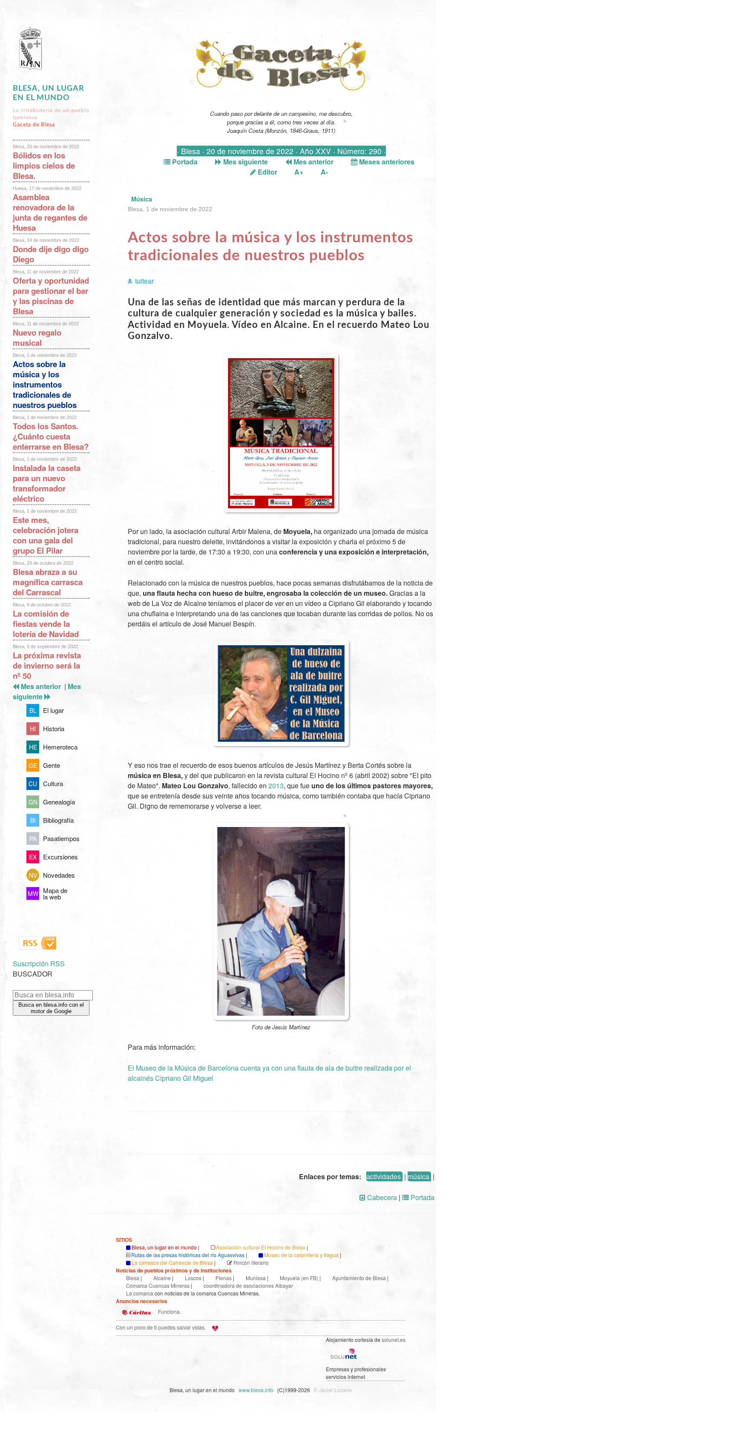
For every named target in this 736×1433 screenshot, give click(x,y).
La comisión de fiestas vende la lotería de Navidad (46, 624)
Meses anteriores (385, 162)
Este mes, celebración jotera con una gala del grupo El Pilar (45, 535)
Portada (184, 162)
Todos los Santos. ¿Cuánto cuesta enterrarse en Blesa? (51, 436)
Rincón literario (251, 1262)
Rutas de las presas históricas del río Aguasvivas (187, 1254)
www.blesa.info (257, 1389)
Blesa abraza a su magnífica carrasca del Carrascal (48, 582)
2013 (276, 785)
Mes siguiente (244, 162)
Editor (266, 172)
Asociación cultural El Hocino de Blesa (260, 1247)
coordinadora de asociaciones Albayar (248, 1285)
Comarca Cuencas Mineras (158, 1285)
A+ (298, 172)
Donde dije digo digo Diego (51, 254)
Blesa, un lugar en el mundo (164, 1247)
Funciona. (169, 1311)
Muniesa (256, 1277)
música (418, 1176)
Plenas (224, 1277)
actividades (383, 1176)
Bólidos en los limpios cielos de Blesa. (44, 165)
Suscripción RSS (39, 963)
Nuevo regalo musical (37, 337)
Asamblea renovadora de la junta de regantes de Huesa (50, 212)
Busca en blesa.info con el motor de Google (51, 1008)
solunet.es (393, 1339)
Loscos (193, 1277)
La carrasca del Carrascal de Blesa (172, 1262)
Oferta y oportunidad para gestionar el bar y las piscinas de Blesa (51, 296)
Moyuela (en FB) (299, 1277)
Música (141, 199)
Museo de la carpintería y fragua (301, 1254)
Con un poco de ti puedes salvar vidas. (161, 1327)
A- (324, 172)
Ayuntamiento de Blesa (359, 1277)
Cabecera (381, 1197)
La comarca (139, 1293)
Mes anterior (313, 162)
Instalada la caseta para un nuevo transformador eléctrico (46, 483)
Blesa (132, 1277)
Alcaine (162, 1277)
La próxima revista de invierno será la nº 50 (47, 665)
